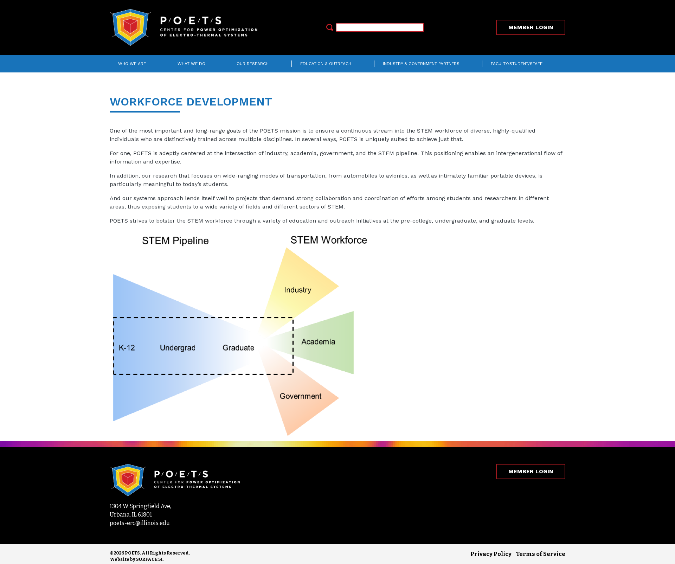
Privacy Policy (491, 554)
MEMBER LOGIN (530, 27)
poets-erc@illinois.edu (140, 523)
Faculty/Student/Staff (516, 63)
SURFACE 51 (149, 559)
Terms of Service (540, 554)
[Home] (186, 27)
